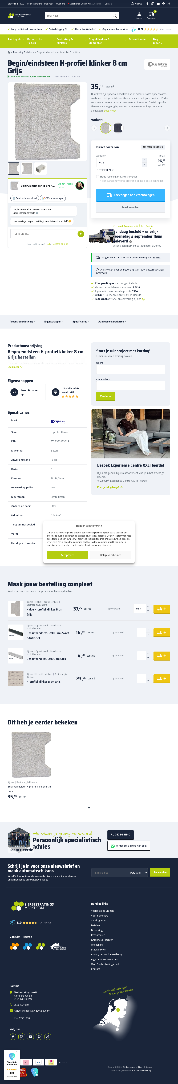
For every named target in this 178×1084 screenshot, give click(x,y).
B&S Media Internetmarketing (138, 1070)
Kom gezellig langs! (108, 487)
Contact (108, 3)
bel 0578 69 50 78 (60, 244)
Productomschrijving (21, 321)
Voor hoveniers (99, 915)
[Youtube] (157, 3)
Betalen (95, 925)
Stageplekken (98, 949)
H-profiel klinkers (43, 674)
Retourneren (98, 935)
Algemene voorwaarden (104, 959)
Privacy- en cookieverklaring (106, 954)
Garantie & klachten (102, 939)
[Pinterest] (162, 3)
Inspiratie (49, 3)
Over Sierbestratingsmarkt (105, 964)
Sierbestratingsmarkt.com (133, 1067)
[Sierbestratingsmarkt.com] (40, 946)
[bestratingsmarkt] (48, 906)
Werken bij (97, 944)
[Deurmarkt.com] (27, 946)
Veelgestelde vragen (102, 910)
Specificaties (79, 321)
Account (139, 18)
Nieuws (138, 3)
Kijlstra (156, 257)
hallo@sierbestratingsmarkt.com (32, 1010)
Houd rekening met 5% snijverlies (132, 178)
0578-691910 (122, 834)
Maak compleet (130, 207)
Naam (99, 362)
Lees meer (110, 110)
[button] (12, 1065)
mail (48, 244)
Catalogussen (98, 920)
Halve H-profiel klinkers (46, 601)
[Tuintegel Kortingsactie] (48, 771)
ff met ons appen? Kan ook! (131, 845)
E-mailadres (103, 379)
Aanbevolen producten (111, 321)
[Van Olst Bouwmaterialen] (57, 946)
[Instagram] (151, 3)
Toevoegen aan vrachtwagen (134, 195)
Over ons (60, 3)
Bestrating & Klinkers (23, 52)
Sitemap (148, 1067)
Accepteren (67, 555)
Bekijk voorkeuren (110, 555)
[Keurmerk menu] (17, 1051)
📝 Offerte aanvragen (52, 198)
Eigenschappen (52, 321)
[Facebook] (146, 3)
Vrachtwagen (151, 15)
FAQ (22, 3)
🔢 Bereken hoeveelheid (25, 198)
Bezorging (13, 3)
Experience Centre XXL (80, 3)
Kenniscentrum (34, 3)
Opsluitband (41, 625)
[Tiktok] (48, 1036)
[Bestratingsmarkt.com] (14, 946)
